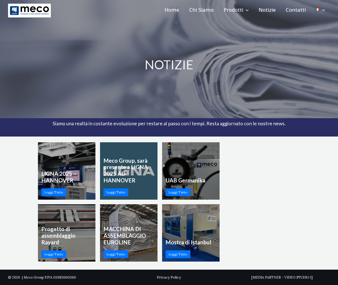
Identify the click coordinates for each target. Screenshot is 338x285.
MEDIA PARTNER (267, 277)
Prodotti (233, 9)
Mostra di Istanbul (188, 242)
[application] (246, 10)
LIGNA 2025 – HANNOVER (59, 177)
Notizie (267, 9)
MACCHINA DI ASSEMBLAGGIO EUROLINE (124, 236)
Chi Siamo (201, 9)
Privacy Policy (169, 277)
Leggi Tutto (53, 192)
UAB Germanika (185, 180)
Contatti (296, 9)
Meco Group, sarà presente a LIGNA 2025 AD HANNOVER (125, 170)
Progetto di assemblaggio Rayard (58, 236)
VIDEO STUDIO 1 (297, 277)
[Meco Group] (29, 10)
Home (172, 9)
